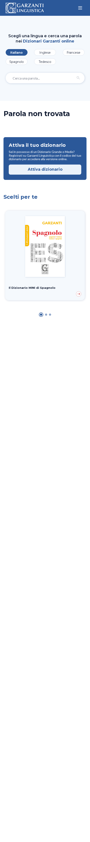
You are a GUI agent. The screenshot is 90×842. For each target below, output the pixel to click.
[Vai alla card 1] (41, 314)
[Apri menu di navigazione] (80, 8)
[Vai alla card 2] (46, 315)
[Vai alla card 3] (50, 315)
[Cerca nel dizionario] (78, 78)
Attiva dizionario (45, 169)
